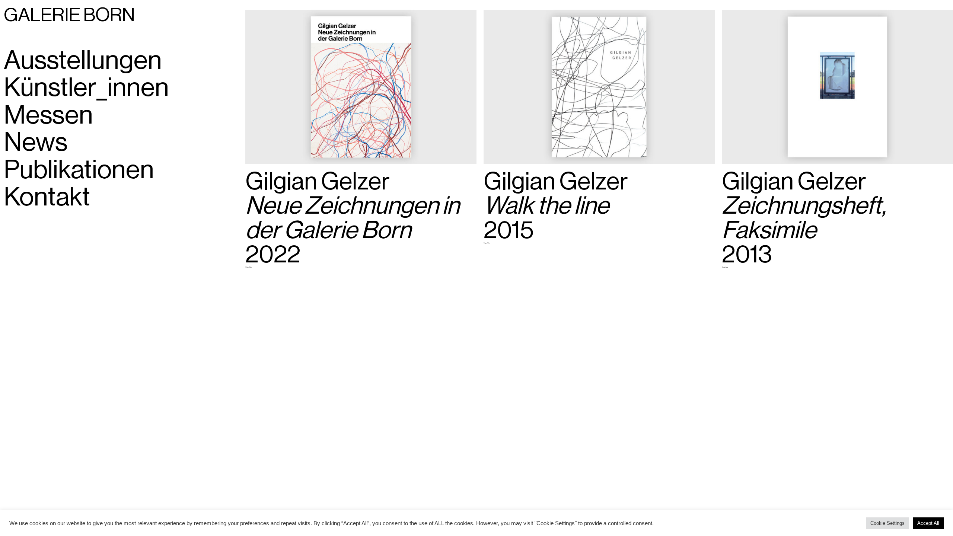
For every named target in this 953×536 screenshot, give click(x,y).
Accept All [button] (928, 523)
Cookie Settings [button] (887, 523)
